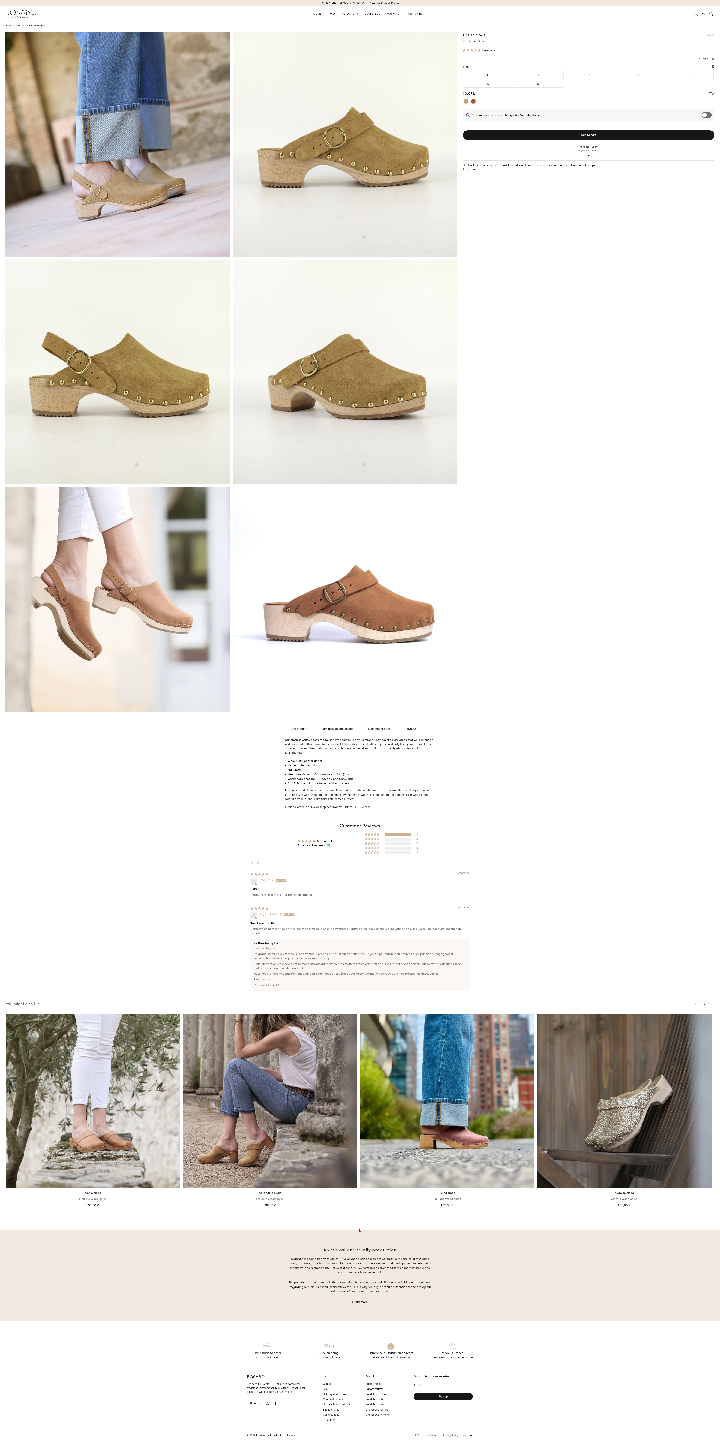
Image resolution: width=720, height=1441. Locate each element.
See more (469, 169)
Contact (327, 1384)
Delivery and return (334, 1394)
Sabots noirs (373, 1384)
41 (537, 84)
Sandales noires (375, 1404)
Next (705, 1003)
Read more (360, 1302)
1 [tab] (584, 155)
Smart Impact (287, 1435)
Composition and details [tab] (337, 729)
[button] (695, 14)
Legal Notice (431, 1435)
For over (337, 1268)
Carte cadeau (331, 1415)
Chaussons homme (377, 1415)
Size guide (705, 59)
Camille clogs (624, 1193)
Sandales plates (375, 1399)
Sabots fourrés (374, 1389)
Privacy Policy (450, 1435)
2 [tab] (588, 155)
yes (708, 117)
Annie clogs (93, 1193)
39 (688, 75)
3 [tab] (592, 155)
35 (487, 75)
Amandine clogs (270, 1193)
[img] (259, 874)
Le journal (329, 1420)
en (471, 1436)
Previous (695, 1003)
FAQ (325, 1389)
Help (326, 1376)
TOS (417, 1435)
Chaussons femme (377, 1410)
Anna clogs (447, 1193)
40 (487, 84)
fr (464, 1436)
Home (9, 26)
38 (638, 75)
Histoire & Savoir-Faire (336, 1404)
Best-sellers (21, 26)
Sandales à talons (376, 1394)
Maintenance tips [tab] (379, 729)
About (370, 1376)
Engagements (331, 1410)
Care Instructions (333, 1399)
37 (588, 75)
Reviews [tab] (410, 729)
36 (537, 75)
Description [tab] (299, 729)
